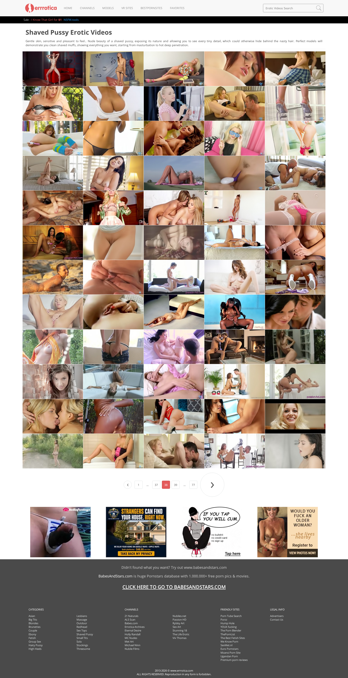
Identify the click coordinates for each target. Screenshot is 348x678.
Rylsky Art (178, 623)
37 (156, 485)
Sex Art (177, 627)
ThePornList (228, 634)
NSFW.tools (71, 20)
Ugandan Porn (229, 656)
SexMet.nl (226, 645)
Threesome (83, 649)
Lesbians (82, 616)
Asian (32, 616)
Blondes (33, 623)
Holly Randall (132, 634)
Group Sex (35, 641)
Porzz (224, 619)
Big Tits (33, 619)
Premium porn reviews (234, 660)
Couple (33, 630)
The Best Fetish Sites (233, 638)
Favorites (177, 8)
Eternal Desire (133, 630)
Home (68, 8)
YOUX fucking (229, 627)
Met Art (129, 641)
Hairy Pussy (36, 645)
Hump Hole (227, 623)
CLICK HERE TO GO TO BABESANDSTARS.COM (174, 586)
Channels (87, 8)
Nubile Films (132, 649)
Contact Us (276, 619)
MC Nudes (131, 638)
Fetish (32, 638)
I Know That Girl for (46, 20)
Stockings (82, 645)
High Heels (35, 649)
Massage (82, 619)
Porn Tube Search (231, 616)
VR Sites (127, 8)
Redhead (82, 627)
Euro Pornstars (229, 649)
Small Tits (82, 638)
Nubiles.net (179, 616)
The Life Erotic (181, 634)
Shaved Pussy (85, 634)
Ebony (32, 634)
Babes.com (131, 623)
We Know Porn (229, 641)
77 (193, 485)
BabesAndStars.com (115, 576)
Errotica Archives (135, 627)
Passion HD (179, 619)
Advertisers (277, 616)
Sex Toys (82, 630)
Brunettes (34, 627)
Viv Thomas (179, 638)
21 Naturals (131, 616)
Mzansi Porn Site (230, 652)
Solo (79, 641)
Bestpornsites (151, 8)
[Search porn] (318, 8)
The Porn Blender (231, 630)
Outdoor (82, 623)
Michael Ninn (132, 645)
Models (108, 8)
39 (175, 485)
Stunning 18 (180, 630)
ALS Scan (130, 619)
